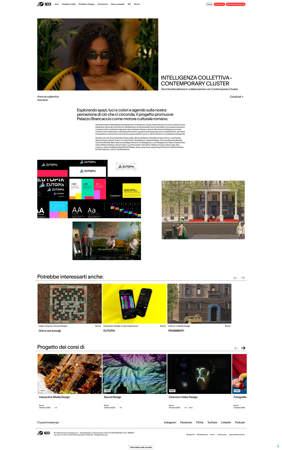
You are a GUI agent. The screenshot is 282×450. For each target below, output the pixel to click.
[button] (235, 277)
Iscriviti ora (219, 4)
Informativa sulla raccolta (141, 447)
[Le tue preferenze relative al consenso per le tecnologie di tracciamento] (278, 446)
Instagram (170, 422)
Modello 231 (190, 435)
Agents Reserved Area (237, 435)
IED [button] (129, 4)
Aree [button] (57, 4)
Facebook (186, 422)
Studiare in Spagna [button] (86, 4)
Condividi (236, 96)
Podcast (240, 422)
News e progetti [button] (117, 4)
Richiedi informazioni (235, 4)
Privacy (212, 435)
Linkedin (226, 422)
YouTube (212, 422)
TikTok (199, 422)
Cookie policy (222, 435)
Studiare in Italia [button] (68, 4)
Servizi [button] (137, 4)
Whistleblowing (202, 435)
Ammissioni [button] (103, 4)
